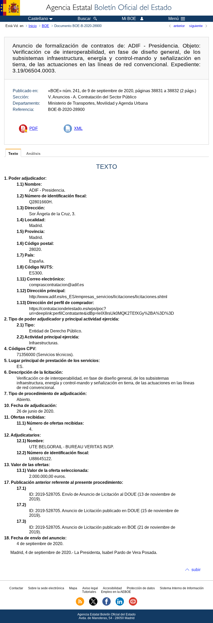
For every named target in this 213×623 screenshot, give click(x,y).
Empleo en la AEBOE (116, 592)
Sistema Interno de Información (182, 588)
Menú (173, 19)
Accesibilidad (112, 588)
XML (78, 128)
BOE (45, 26)
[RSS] (80, 604)
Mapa (73, 588)
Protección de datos (141, 588)
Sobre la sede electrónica (46, 588)
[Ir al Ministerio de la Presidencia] (10, 8)
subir (196, 569)
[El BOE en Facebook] (106, 604)
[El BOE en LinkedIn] (120, 604)
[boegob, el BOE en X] (93, 604)
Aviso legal (90, 588)
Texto (13, 154)
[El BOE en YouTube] (133, 604)
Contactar (16, 588)
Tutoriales (89, 592)
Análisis (33, 154)
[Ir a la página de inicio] (108, 8)
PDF (33, 128)
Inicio (33, 26)
